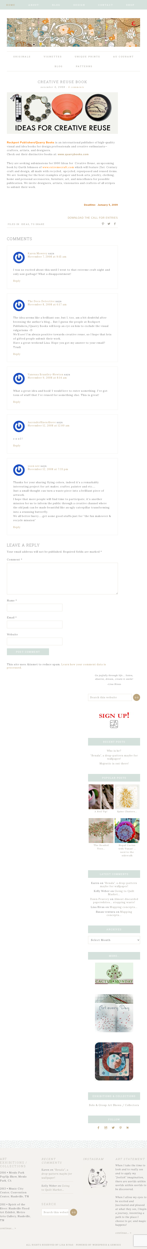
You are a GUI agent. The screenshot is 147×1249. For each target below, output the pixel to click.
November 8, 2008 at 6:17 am (47, 304)
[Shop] (129, 1127)
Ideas (25, 224)
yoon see (34, 466)
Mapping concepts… (123, 907)
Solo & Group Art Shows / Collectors (114, 1105)
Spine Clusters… (127, 811)
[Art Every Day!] (114, 1031)
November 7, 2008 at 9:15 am (47, 256)
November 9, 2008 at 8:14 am (47, 377)
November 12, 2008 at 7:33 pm (48, 469)
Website (12, 634)
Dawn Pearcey (99, 899)
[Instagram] (107, 1127)
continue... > (8, 1228)
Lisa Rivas (67, 1245)
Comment (14, 559)
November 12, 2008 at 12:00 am (48, 425)
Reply (16, 281)
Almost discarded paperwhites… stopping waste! (115, 900)
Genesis (115, 1245)
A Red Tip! (101, 811)
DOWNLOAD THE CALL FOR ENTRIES (93, 217)
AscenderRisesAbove (42, 422)
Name (12, 600)
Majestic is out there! (114, 763)
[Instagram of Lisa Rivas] (114, 1079)
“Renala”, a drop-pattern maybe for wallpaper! (114, 757)
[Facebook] (99, 1127)
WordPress (99, 1245)
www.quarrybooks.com (73, 154)
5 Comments (76, 87)
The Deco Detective (41, 301)
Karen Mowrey (37, 253)
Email (12, 617)
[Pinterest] (122, 1127)
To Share (38, 224)
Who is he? (114, 750)
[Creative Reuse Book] (62, 133)
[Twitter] (114, 1127)
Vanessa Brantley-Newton (45, 374)
